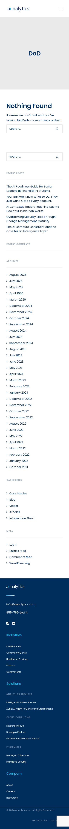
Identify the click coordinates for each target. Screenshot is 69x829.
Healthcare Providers (17, 659)
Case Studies (18, 493)
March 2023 (17, 380)
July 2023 (15, 355)
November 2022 (20, 405)
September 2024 (21, 324)
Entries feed (17, 551)
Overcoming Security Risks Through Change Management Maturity (31, 219)
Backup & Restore (15, 732)
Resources (12, 797)
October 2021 (18, 467)
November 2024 (20, 312)
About (9, 784)
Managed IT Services (17, 755)
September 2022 (21, 417)
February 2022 (19, 455)
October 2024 (19, 318)
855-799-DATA (17, 612)
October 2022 (19, 411)
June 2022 (16, 430)
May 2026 (16, 287)
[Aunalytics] (18, 9)
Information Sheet (22, 518)
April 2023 (16, 374)
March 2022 (17, 448)
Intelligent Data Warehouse (21, 702)
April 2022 (16, 442)
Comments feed (20, 557)
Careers (10, 791)
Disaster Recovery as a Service (22, 738)
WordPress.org (19, 563)
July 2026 (15, 281)
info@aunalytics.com (20, 604)
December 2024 (20, 306)
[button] (61, 9)
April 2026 (16, 293)
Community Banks (16, 652)
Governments (13, 671)
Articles (14, 512)
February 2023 (19, 386)
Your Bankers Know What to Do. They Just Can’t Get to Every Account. (32, 199)
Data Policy (56, 820)
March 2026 (17, 300)
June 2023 (16, 362)
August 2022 (17, 424)
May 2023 (15, 368)
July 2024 (15, 337)
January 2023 (18, 393)
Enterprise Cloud (15, 725)
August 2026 (17, 275)
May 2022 (15, 436)
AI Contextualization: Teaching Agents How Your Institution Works (32, 209)
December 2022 (20, 399)
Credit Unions (13, 646)
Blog (12, 500)
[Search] (34, 128)
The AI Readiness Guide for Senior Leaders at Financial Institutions (29, 188)
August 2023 (17, 349)
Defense (10, 665)
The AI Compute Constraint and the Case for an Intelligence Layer (31, 229)
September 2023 (21, 343)
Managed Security (16, 761)
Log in (13, 545)
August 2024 (18, 331)
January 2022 (18, 461)
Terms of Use (39, 820)
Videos (14, 506)
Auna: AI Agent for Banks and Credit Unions (29, 708)
